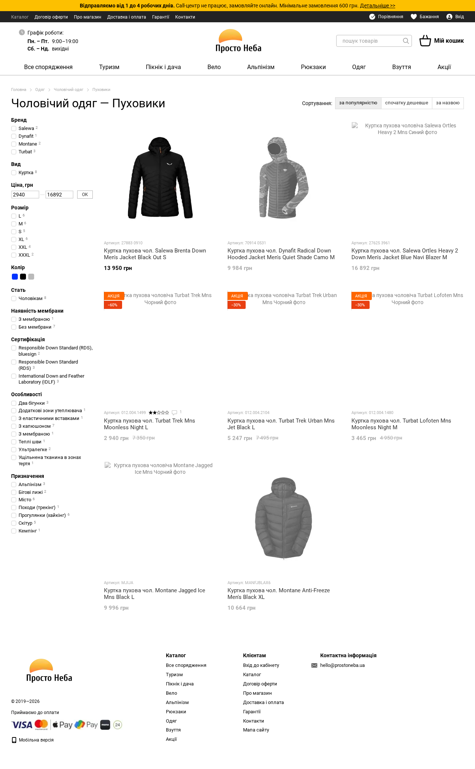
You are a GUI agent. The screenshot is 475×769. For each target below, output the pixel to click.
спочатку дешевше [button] (406, 102)
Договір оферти (51, 17)
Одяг (359, 67)
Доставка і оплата (126, 17)
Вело (214, 67)
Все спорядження (48, 67)
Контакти (185, 17)
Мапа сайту (256, 730)
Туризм (109, 67)
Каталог (20, 17)
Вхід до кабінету (261, 665)
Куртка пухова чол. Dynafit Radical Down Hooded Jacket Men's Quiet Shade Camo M (281, 254)
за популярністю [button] (358, 102)
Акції (444, 67)
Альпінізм (261, 67)
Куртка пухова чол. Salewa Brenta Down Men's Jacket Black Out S (155, 254)
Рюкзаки (313, 67)
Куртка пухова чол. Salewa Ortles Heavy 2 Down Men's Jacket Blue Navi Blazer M (404, 254)
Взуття (401, 67)
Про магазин (87, 17)
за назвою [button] (448, 102)
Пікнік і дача (163, 67)
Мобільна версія (36, 740)
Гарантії (160, 17)
